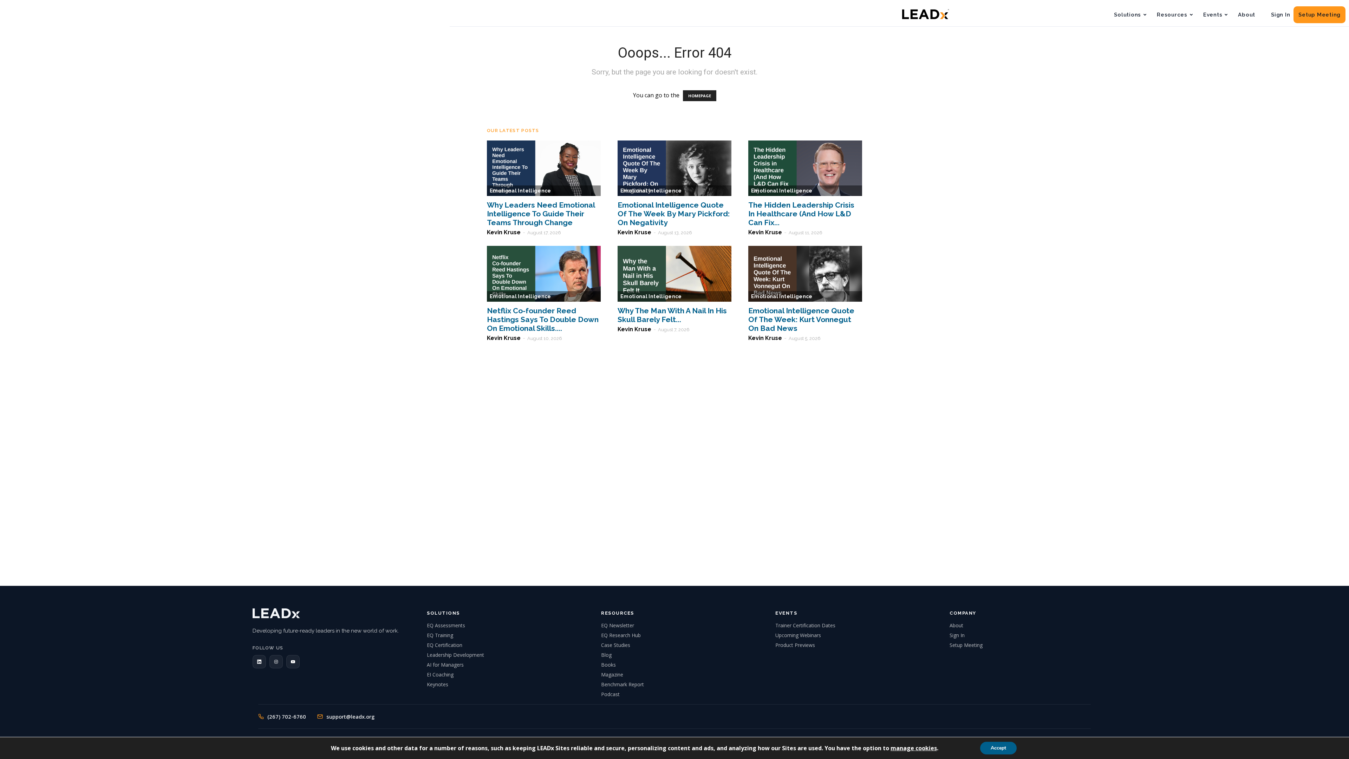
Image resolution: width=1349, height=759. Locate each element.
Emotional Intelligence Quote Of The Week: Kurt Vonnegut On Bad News (801, 319)
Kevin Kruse (504, 232)
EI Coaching (440, 674)
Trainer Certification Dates (805, 625)
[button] (259, 661)
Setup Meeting (1319, 15)
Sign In (1280, 15)
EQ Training (440, 635)
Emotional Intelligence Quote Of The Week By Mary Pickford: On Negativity (674, 214)
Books (608, 664)
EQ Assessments (446, 625)
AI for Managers (445, 664)
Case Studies (615, 645)
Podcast (610, 694)
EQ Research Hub (621, 635)
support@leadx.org (350, 716)
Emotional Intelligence (520, 191)
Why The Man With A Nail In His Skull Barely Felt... (672, 315)
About (1246, 15)
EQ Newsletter (617, 625)
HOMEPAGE (699, 95)
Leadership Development (455, 655)
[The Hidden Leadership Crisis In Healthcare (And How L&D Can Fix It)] (805, 168)
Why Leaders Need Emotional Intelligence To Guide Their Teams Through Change (541, 214)
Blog (606, 655)
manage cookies (914, 748)
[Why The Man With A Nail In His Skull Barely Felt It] (674, 274)
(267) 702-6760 (286, 716)
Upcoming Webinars (798, 635)
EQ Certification (444, 645)
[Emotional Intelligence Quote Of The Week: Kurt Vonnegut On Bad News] (805, 274)
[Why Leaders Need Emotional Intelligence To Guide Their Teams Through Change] (544, 168)
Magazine (612, 674)
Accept (998, 748)
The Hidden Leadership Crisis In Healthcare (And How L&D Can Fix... (801, 214)
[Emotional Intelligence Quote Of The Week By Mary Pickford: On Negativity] (674, 168)
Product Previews (795, 645)
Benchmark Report (622, 684)
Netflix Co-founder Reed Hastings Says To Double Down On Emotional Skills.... (543, 319)
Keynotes (437, 684)
